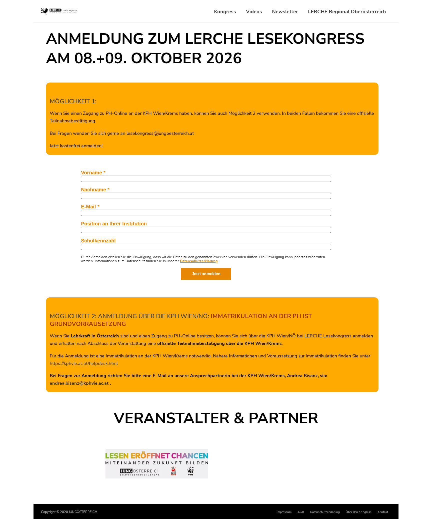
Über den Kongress (359, 512)
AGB (301, 512)
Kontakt (383, 512)
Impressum (284, 512)
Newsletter (285, 12)
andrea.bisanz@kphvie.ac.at (79, 383)
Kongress (225, 12)
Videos (254, 12)
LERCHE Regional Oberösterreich (347, 12)
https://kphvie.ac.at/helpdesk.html (84, 363)
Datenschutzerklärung (325, 512)
